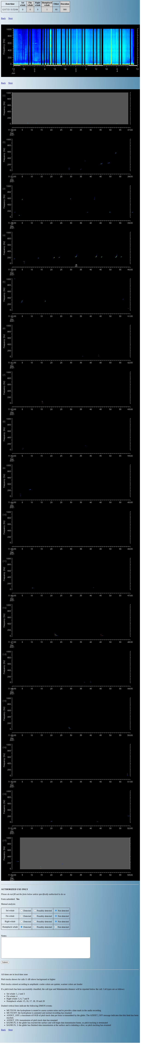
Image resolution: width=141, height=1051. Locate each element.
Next (10, 18)
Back (3, 18)
